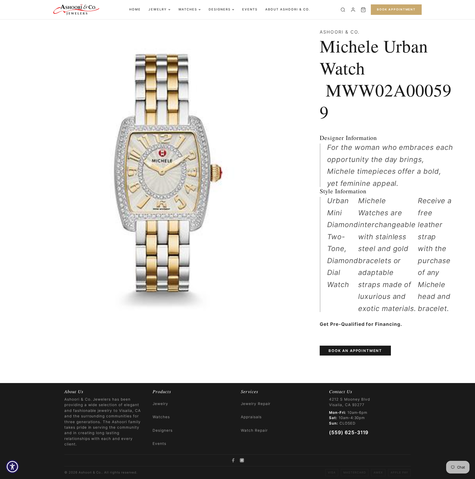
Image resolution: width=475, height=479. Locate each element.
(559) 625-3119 (348, 432)
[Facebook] (233, 460)
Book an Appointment (355, 350)
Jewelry (157, 9)
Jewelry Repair (255, 403)
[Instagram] (241, 460)
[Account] (353, 9)
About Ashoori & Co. (287, 9)
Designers (220, 9)
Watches (187, 9)
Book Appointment (396, 9)
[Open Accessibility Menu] (12, 467)
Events (250, 9)
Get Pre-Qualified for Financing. (361, 324)
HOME (135, 9)
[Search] (343, 9)
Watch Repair (254, 430)
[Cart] (363, 9)
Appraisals (251, 417)
